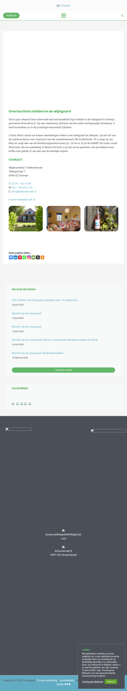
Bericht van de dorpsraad (26, 313)
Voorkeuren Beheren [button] (92, 681)
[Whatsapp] (24, 257)
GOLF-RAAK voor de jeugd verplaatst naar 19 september (45, 300)
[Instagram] (29, 257)
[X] (38, 257)
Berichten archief (63, 370)
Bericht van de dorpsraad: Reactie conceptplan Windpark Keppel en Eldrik (55, 339)
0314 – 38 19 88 (21, 183)
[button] (11, 15)
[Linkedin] (15, 257)
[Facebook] (11, 257)
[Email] (33, 257)
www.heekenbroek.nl (23, 199)
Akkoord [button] (111, 681)
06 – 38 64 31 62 (22, 187)
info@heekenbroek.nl (23, 191)
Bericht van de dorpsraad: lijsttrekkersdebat (37, 353)
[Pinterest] (20, 257)
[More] (42, 257)
